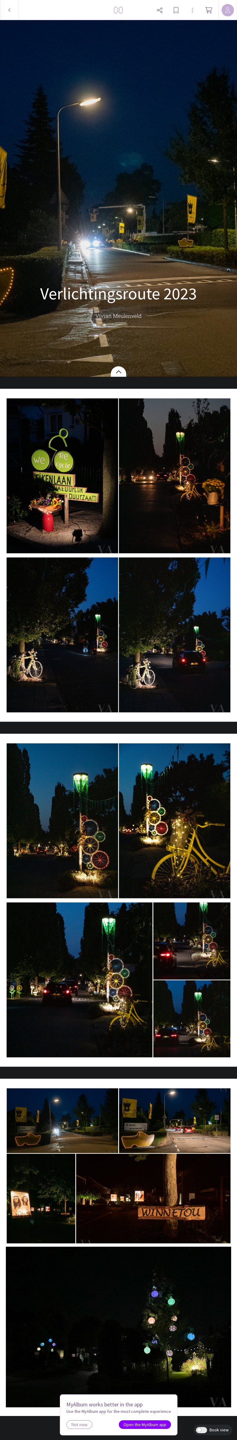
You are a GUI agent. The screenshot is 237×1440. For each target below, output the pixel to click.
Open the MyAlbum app (144, 1424)
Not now (79, 1424)
